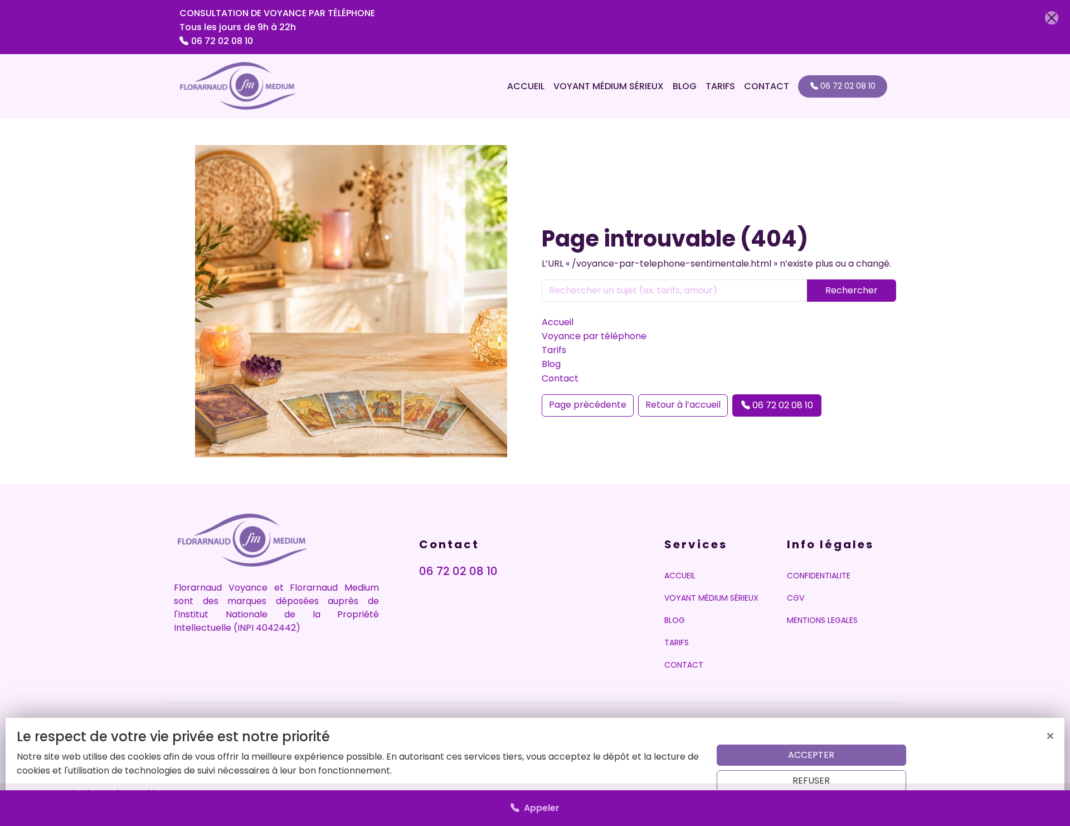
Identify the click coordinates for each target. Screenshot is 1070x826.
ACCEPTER (811, 754)
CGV (795, 597)
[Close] (1051, 18)
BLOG (685, 86)
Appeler (539, 807)
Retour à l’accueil (683, 404)
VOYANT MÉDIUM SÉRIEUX (608, 86)
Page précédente (587, 404)
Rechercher (851, 290)
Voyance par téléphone (594, 336)
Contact (560, 378)
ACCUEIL (525, 86)
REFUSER (811, 780)
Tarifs (554, 350)
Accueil (557, 322)
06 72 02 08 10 (222, 41)
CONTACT (766, 86)
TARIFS (720, 86)
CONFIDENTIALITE (818, 575)
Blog (551, 364)
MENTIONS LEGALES (822, 620)
